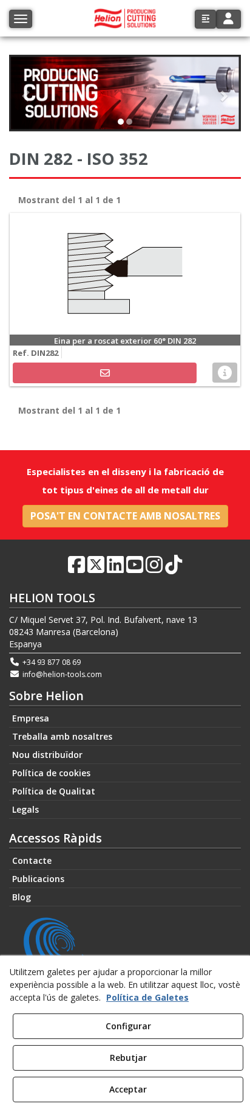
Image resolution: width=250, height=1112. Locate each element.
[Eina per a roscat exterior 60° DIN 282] (125, 274)
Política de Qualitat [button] (53, 791)
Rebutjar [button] (128, 1057)
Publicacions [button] (38, 878)
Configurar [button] (128, 1026)
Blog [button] (21, 897)
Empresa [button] (30, 718)
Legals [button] (25, 809)
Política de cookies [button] (51, 773)
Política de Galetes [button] (147, 997)
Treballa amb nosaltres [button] (62, 736)
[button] (205, 19)
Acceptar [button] (128, 1089)
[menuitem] (125, 718)
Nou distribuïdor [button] (47, 754)
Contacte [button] (32, 860)
